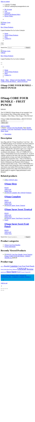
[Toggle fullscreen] (5, 288)
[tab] (19, 134)
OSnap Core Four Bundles (15, 127)
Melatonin (15, 269)
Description (7, 134)
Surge (6, 131)
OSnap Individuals (9, 246)
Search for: (4, 237)
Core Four (10, 129)
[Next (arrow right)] (3, 290)
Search (28, 237)
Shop (6, 37)
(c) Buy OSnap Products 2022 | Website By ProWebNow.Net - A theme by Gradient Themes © (16, 276)
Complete (3, 129)
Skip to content (5, 1)
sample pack (3, 272)
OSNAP (24, 129)
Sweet (19, 272)
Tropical (23, 272)
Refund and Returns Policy (12, 14)
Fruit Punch (17, 129)
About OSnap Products (11, 35)
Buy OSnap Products (7, 27)
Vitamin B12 (27, 272)
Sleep (2, 131)
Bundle (29, 127)
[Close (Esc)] (1, 288)
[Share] (3, 288)
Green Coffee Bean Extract (6, 269)
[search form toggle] (2, 44)
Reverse (29, 129)
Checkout (7, 13)
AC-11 (2, 266)
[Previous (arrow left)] (1, 290)
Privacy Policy (8, 16)
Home (6, 33)
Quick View (8, 191)
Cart (5, 11)
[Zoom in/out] (7, 288)
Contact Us (7, 38)
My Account (8, 9)
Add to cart (4, 122)
